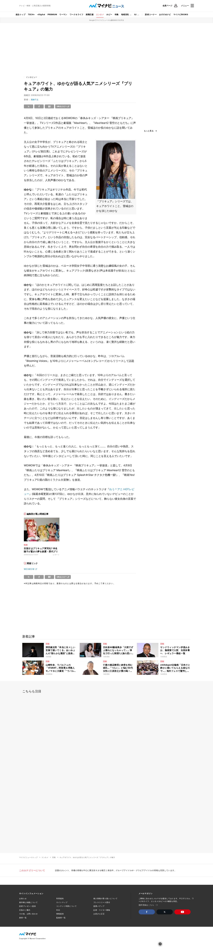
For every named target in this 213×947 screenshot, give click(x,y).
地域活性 (125, 14)
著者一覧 (23, 918)
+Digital (41, 14)
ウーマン (63, 14)
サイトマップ (61, 902)
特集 (117, 14)
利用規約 (60, 898)
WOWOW (29, 569)
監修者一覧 (60, 918)
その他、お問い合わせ (28, 914)
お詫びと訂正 (98, 914)
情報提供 (60, 914)
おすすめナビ (165, 14)
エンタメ (100, 14)
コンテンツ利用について (66, 906)
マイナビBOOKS (180, 14)
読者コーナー (151, 14)
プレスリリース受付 (101, 902)
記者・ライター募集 (101, 910)
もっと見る (149, 131)
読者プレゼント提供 (27, 906)
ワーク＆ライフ (76, 14)
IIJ (135, 14)
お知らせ (23, 898)
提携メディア (98, 906)
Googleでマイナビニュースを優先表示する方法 (106, 20)
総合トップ (20, 14)
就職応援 (90, 14)
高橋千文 (34, 99)
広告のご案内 (24, 910)
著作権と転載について (28, 902)
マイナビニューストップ (28, 857)
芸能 (54, 857)
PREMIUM (52, 14)
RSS (58, 910)
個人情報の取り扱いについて (105, 898)
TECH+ (31, 14)
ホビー (109, 14)
